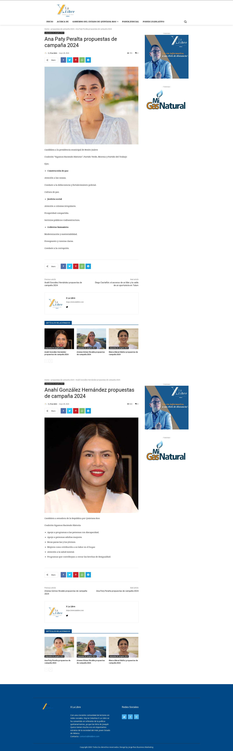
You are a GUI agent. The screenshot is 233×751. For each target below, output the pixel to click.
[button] (185, 21)
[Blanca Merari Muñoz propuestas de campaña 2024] (123, 338)
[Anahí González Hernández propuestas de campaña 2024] (59, 338)
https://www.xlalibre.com (74, 302)
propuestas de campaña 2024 (62, 29)
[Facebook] (63, 60)
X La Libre (53, 53)
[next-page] (50, 361)
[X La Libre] (46, 53)
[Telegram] (88, 60)
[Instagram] (136, 716)
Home (46, 29)
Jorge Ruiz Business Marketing (141, 747)
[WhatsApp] (82, 60)
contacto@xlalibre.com (89, 736)
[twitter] (67, 306)
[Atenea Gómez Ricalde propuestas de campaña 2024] (91, 338)
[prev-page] (46, 361)
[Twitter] (69, 60)
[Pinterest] (75, 60)
